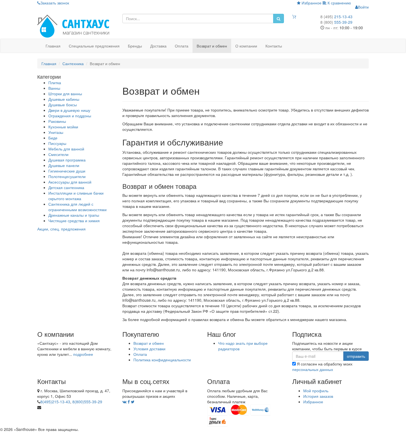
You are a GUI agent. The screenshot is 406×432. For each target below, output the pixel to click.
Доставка (158, 46)
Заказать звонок (54, 3)
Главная (53, 46)
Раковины (57, 121)
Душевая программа (67, 160)
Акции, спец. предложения (61, 229)
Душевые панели (63, 165)
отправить (356, 356)
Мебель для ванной (66, 149)
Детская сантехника (66, 187)
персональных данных (312, 369)
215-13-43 (336, 16)
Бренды (135, 46)
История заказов (318, 396)
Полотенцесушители (67, 176)
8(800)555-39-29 (87, 401)
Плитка (54, 82)
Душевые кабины (63, 99)
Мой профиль (315, 390)
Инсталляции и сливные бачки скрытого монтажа (76, 195)
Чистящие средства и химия (74, 220)
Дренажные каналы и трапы (73, 215)
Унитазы (55, 132)
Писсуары (57, 143)
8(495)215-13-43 (55, 401)
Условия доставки (149, 348)
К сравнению (338, 3)
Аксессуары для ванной (69, 182)
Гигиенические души (66, 171)
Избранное (310, 3)
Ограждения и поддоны (69, 115)
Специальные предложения (94, 46)
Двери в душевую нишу (69, 110)
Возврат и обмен (212, 46)
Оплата (181, 46)
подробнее (83, 354)
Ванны (54, 88)
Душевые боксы (62, 104)
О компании (246, 46)
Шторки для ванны (65, 93)
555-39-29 (336, 22)
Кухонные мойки (63, 126)
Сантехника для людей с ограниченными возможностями (77, 206)
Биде (52, 138)
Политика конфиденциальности (162, 359)
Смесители (58, 154)
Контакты (273, 46)
